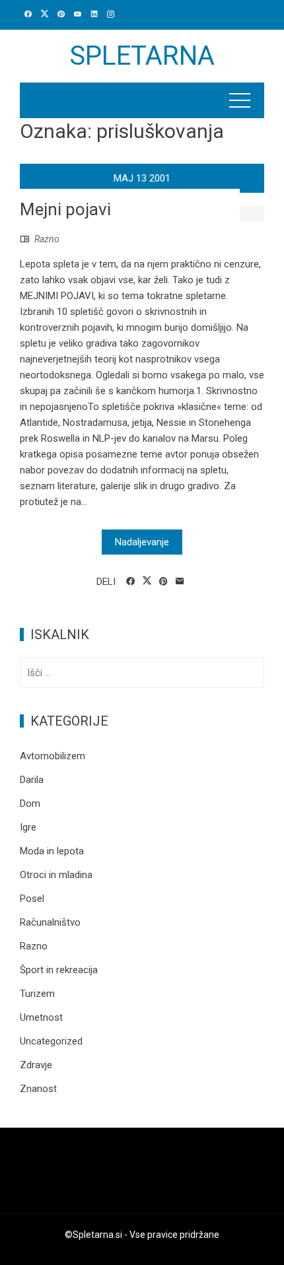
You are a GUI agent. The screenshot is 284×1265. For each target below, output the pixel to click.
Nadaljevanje (142, 542)
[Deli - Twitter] (147, 581)
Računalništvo (50, 922)
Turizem (37, 994)
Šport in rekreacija (59, 970)
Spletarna (142, 55)
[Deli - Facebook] (130, 581)
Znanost (38, 1089)
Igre (28, 827)
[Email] (180, 581)
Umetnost (41, 1017)
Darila (32, 780)
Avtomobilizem (52, 756)
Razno (46, 239)
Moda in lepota (52, 851)
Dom (30, 803)
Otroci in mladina (56, 875)
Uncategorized (51, 1041)
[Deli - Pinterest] (163, 581)
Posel (32, 899)
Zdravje (36, 1065)
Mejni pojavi (65, 209)
